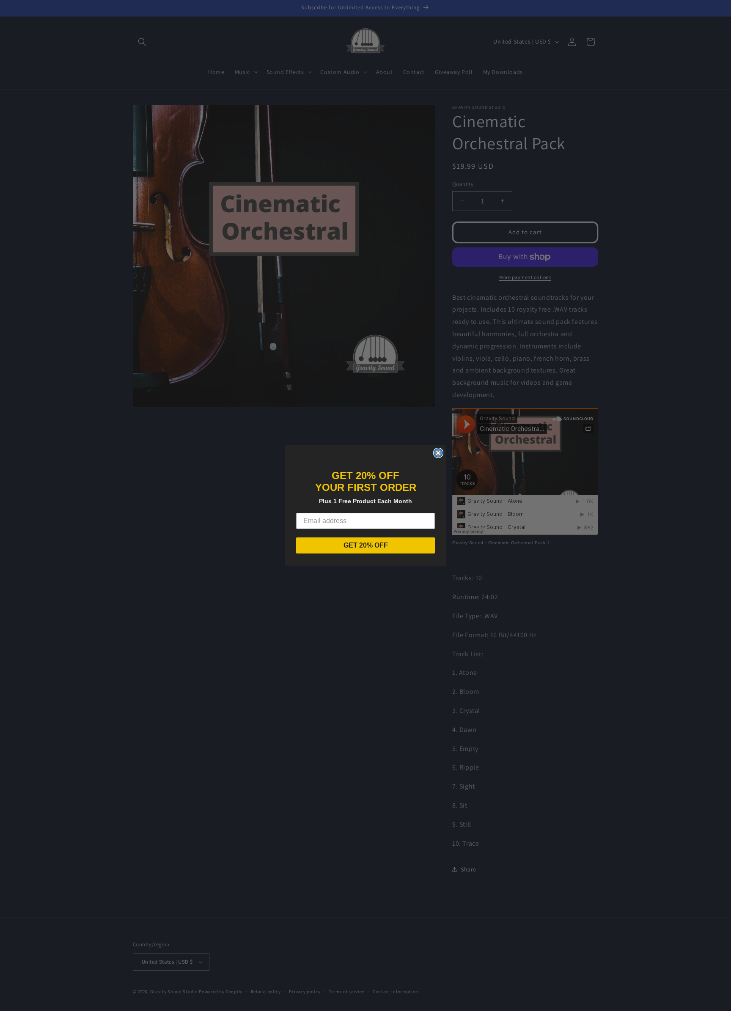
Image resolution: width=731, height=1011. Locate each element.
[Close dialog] (438, 453)
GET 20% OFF (366, 545)
